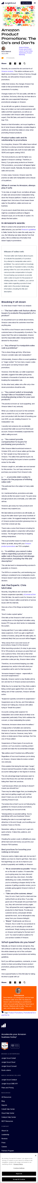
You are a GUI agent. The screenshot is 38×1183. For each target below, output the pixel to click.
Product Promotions (15, 1013)
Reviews (4, 1139)
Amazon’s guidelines (28, 230)
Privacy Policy (18, 1164)
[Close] (36, 1155)
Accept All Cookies (19, 1179)
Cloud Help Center (7, 1113)
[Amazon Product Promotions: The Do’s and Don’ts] (19, 16)
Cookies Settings (18, 1168)
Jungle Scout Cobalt (8, 1058)
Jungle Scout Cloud (8, 1062)
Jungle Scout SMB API (9, 1084)
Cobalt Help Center (8, 1109)
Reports (4, 1105)
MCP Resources (7, 1121)
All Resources (6, 1097)
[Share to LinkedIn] (10, 63)
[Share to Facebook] (15, 63)
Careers (4, 1147)
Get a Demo (26, 3)
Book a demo (6, 1070)
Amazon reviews (7, 71)
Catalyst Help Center (8, 1117)
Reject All (19, 1173)
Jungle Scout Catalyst (9, 1080)
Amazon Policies (24, 47)
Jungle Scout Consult (8, 1066)
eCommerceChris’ (29, 594)
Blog (3, 1101)
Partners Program (7, 1151)
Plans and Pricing (7, 1088)
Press (3, 1143)
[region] (19, 1168)
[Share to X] (20, 63)
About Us (4, 1131)
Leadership (5, 1135)
